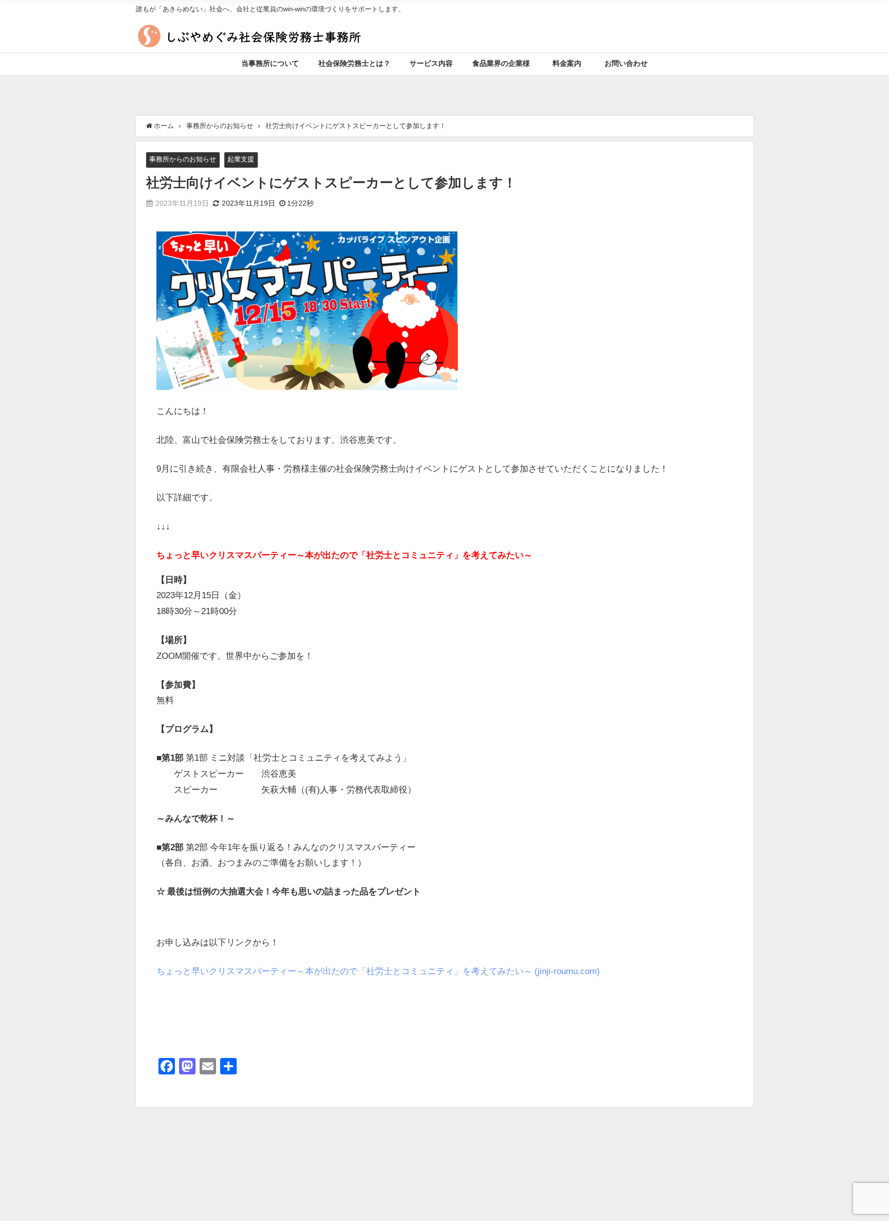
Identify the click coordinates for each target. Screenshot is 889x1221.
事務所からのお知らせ (182, 159)
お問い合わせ (626, 63)
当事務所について (270, 63)
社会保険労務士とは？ (354, 63)
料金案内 (571, 63)
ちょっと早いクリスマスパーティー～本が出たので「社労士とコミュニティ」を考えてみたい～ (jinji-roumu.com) (378, 970)
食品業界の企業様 (501, 63)
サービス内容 (431, 63)
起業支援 (240, 159)
